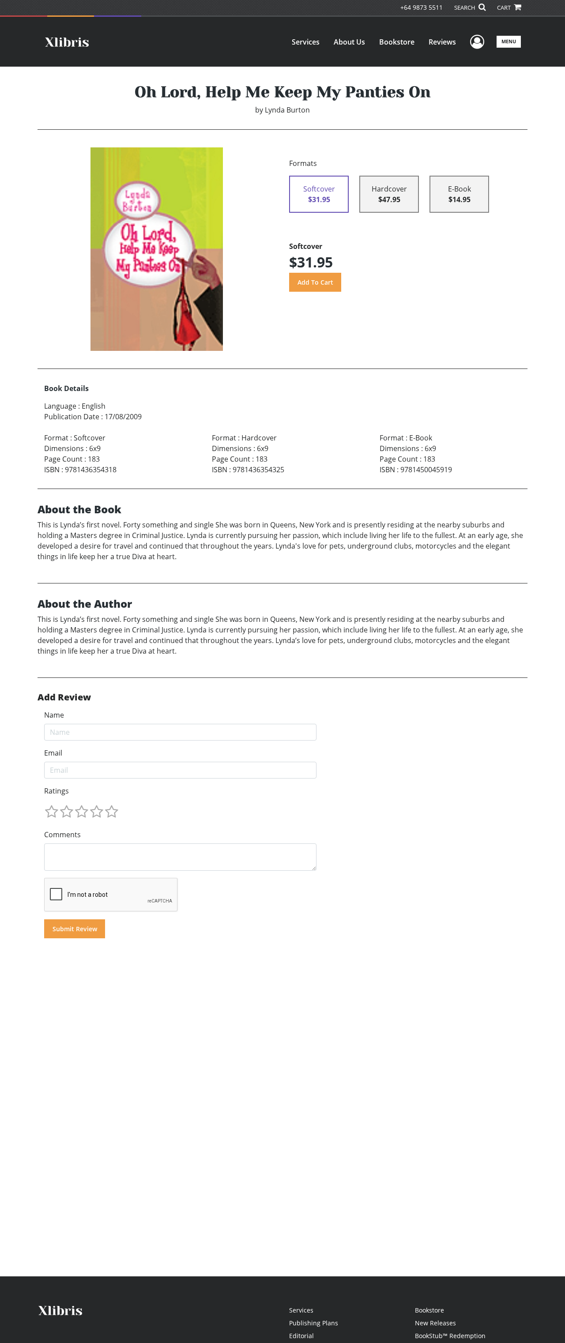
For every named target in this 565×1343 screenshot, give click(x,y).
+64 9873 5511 (421, 7)
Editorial (301, 1336)
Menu (508, 41)
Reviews (442, 42)
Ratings (56, 791)
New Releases (435, 1323)
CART (504, 7)
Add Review (64, 697)
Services (306, 42)
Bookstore (396, 42)
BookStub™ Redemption (450, 1336)
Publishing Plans (313, 1323)
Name (54, 715)
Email (53, 753)
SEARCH (465, 7)
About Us (349, 42)
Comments (62, 834)
